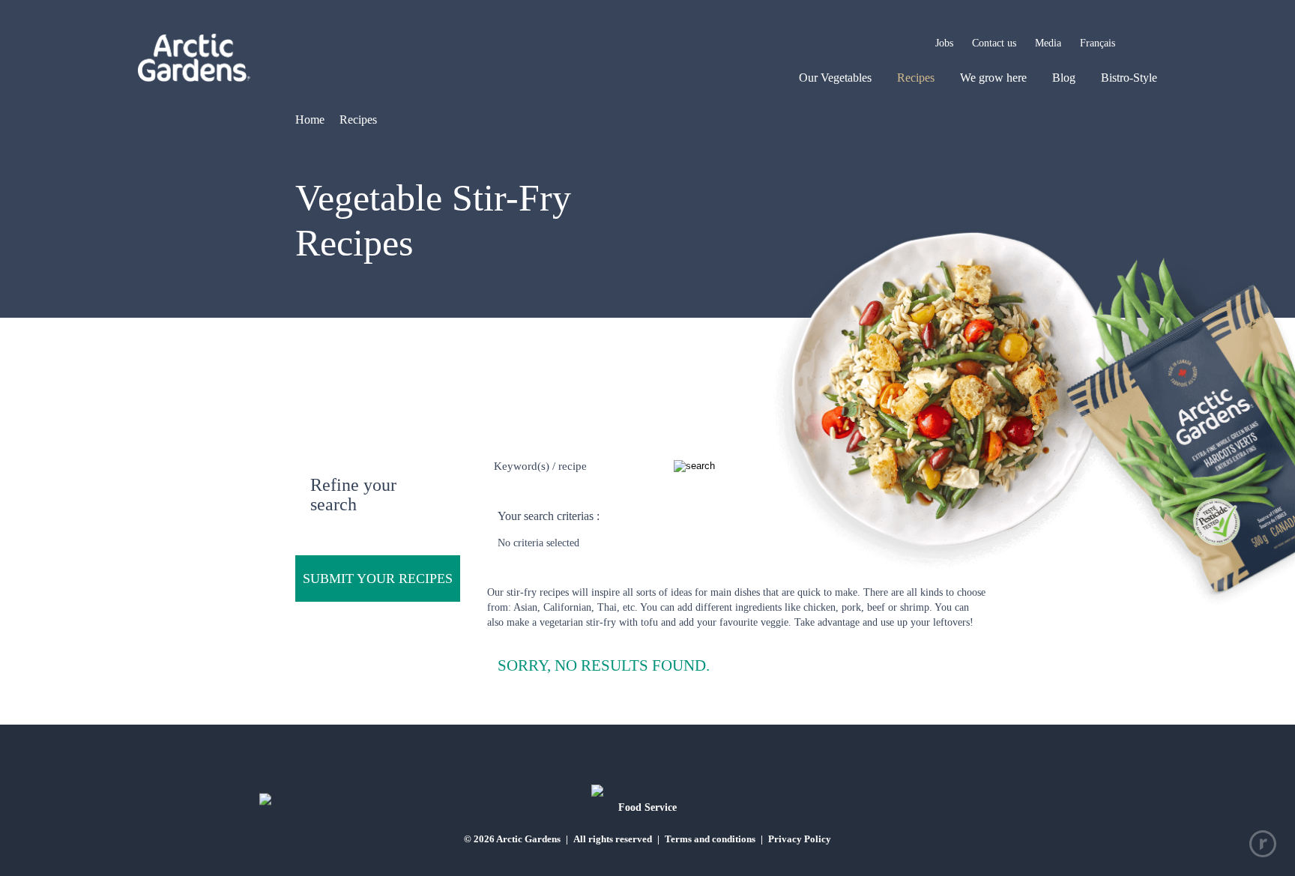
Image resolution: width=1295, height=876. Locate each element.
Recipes (916, 77)
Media (1048, 43)
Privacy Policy (799, 839)
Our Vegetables (835, 77)
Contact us (994, 43)
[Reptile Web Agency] (1262, 843)
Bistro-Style (1129, 77)
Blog (1063, 77)
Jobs (944, 43)
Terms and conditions (710, 839)
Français (1097, 43)
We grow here (993, 77)
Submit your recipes (378, 578)
